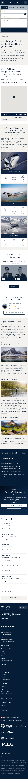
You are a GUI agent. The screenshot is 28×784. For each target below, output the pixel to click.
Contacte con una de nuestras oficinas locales (13, 149)
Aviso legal (3, 756)
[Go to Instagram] (1, 610)
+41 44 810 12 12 (7, 549)
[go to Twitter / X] (8, 610)
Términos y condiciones (6, 750)
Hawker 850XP (14, 236)
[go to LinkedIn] (11, 610)
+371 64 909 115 (7, 591)
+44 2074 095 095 (8, 539)
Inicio (2, 35)
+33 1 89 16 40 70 (8, 560)
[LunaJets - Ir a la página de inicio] (14, 2)
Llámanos (14, 286)
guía (20, 367)
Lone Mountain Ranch (6, 462)
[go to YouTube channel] (6, 610)
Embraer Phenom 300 (14, 204)
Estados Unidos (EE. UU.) (6, 36)
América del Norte (22, 35)
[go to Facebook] (4, 610)
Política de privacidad (6, 753)
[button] (25, 2)
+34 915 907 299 (7, 581)
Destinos (16, 35)
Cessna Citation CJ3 (14, 171)
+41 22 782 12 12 (14, 510)
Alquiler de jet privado (8, 35)
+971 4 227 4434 (8, 570)
